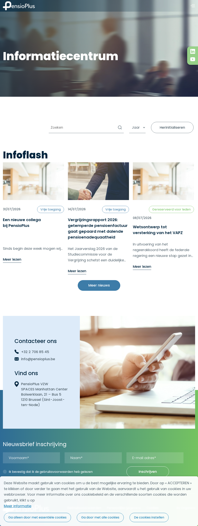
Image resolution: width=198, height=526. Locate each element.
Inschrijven (148, 471)
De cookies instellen (149, 517)
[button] (192, 6)
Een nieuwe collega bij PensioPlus (22, 222)
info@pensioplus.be (38, 359)
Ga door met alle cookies (100, 517)
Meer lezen (12, 259)
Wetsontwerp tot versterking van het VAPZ (158, 229)
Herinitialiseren (172, 127)
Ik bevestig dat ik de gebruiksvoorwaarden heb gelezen (51, 472)
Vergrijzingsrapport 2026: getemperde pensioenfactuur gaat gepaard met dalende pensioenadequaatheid (98, 228)
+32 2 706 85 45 (35, 351)
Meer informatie (17, 506)
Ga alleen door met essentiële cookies (37, 517)
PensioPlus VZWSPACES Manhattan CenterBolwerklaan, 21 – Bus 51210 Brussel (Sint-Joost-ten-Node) (44, 394)
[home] (19, 5)
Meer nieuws (99, 285)
